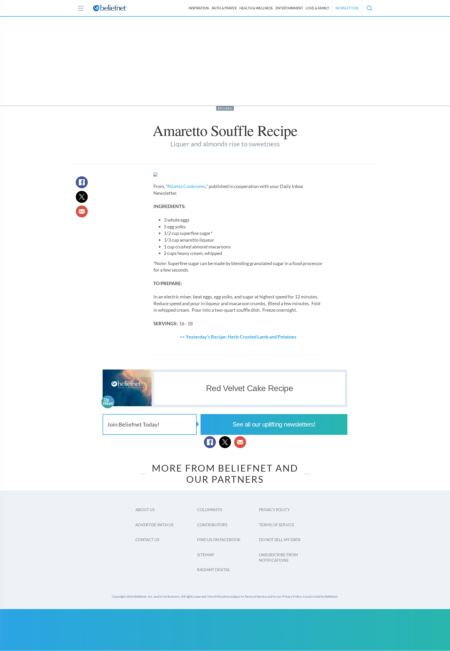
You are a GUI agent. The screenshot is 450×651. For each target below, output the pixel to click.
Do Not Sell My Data (280, 539)
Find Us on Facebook (218, 539)
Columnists (209, 509)
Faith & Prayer (224, 8)
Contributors (212, 524)
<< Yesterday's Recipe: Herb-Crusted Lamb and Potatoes (238, 337)
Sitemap (205, 554)
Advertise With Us (154, 524)
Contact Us (147, 539)
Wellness (256, 8)
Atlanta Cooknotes (186, 186)
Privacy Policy (274, 509)
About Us (145, 509)
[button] (369, 8)
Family (317, 8)
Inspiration (199, 8)
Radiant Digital (213, 569)
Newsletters (347, 8)
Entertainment (289, 8)
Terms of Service (277, 524)
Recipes (225, 108)
